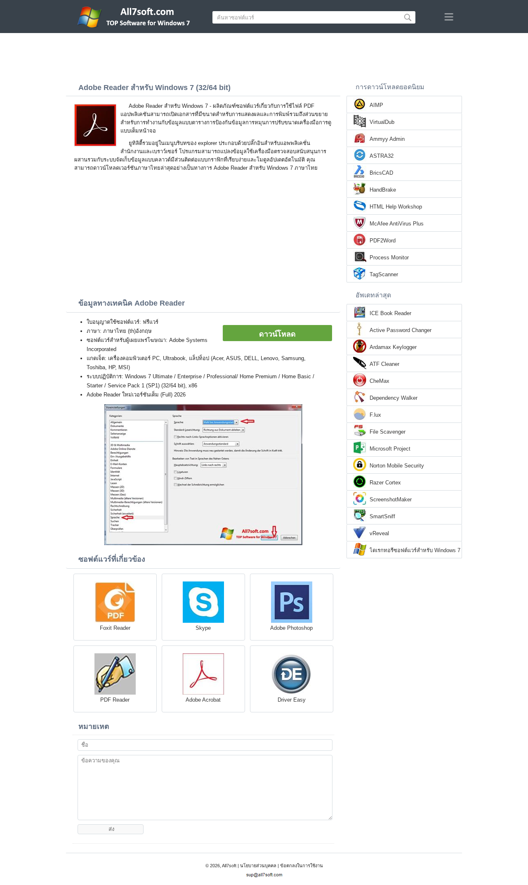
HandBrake (383, 190)
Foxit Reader (115, 628)
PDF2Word (383, 240)
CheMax (379, 381)
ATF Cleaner (384, 364)
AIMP (376, 105)
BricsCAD (381, 173)
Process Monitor (389, 257)
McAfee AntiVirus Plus (397, 224)
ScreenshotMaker (391, 499)
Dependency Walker (393, 398)
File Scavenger (387, 432)
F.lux (375, 415)
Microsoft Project (390, 449)
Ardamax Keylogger (393, 347)
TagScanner (384, 274)
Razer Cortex (385, 482)
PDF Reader (115, 700)
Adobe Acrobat (203, 700)
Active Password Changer (400, 330)
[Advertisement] (264, 55)
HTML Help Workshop (396, 207)
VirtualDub (382, 122)
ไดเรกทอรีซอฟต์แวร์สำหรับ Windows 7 (415, 550)
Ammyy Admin (387, 139)
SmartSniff (382, 516)
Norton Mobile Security (397, 466)
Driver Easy (292, 700)
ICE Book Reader (390, 313)
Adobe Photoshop (291, 628)
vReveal (379, 533)
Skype (203, 628)
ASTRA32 (382, 156)
